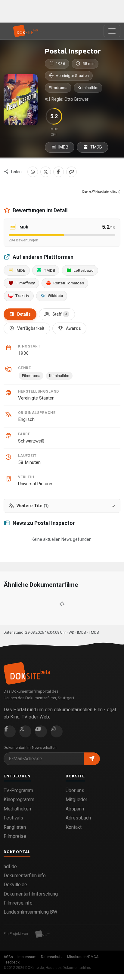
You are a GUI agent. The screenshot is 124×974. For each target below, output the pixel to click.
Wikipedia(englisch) (106, 191)
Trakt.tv (22, 295)
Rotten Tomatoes (68, 283)
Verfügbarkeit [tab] (30, 328)
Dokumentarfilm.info (25, 875)
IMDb (20, 270)
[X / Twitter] (45, 172)
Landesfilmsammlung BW (30, 912)
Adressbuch (78, 818)
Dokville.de (15, 884)
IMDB (62, 147)
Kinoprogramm (19, 799)
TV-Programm (18, 790)
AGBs (8, 957)
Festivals (13, 818)
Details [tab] (24, 314)
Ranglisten (15, 827)
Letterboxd (83, 270)
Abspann (75, 809)
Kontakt (74, 827)
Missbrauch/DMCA (82, 957)
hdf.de (10, 866)
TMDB (95, 147)
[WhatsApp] (32, 172)
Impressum (26, 957)
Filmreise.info (18, 903)
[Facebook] (58, 172)
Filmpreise (15, 836)
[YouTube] (41, 731)
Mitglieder (76, 799)
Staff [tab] (59, 314)
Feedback (12, 962)
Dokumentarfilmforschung (31, 894)
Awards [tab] (73, 328)
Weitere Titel (32, 505)
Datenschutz (52, 957)
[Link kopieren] (71, 172)
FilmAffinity (25, 283)
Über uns (75, 790)
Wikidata (55, 295)
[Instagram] (57, 731)
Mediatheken (17, 809)
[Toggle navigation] (112, 31)
